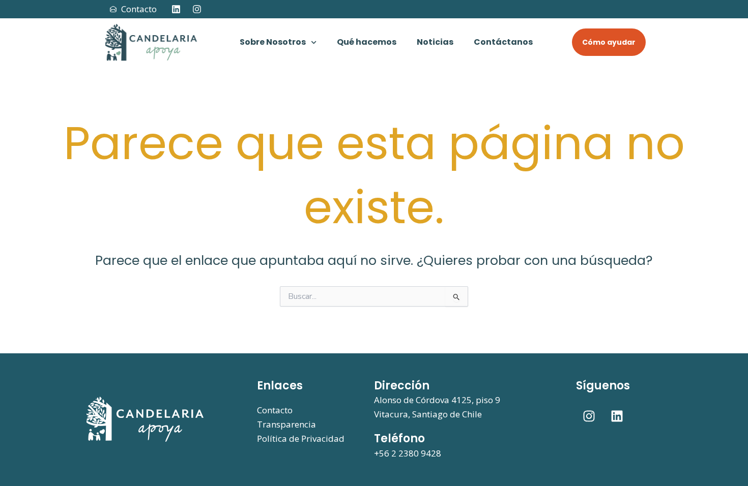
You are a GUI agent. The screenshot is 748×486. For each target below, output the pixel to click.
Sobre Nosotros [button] (273, 42)
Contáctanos (503, 42)
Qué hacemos (366, 42)
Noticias (435, 42)
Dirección (401, 385)
